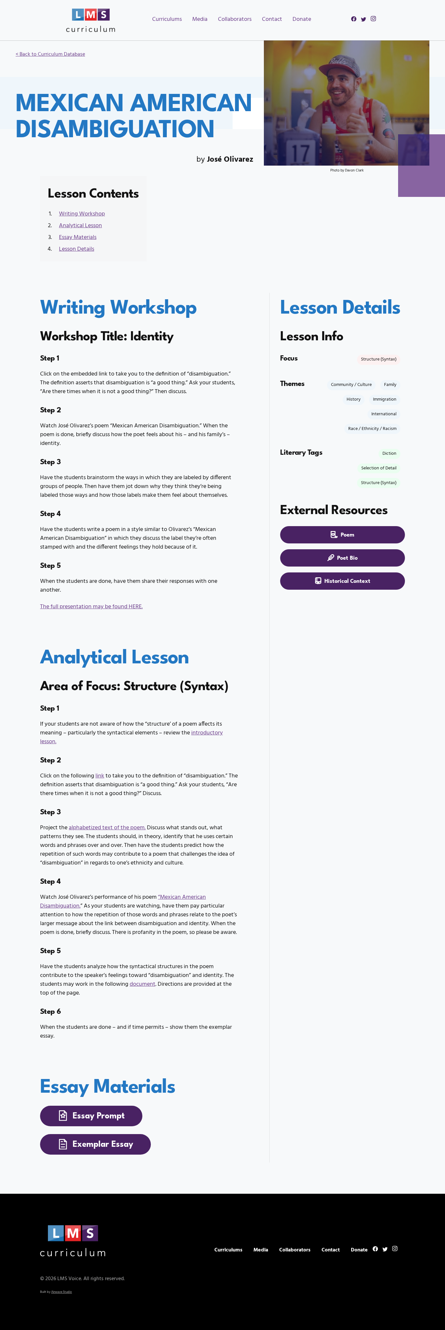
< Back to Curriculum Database (50, 54)
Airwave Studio (61, 1291)
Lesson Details (76, 249)
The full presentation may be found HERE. (91, 607)
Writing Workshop (82, 214)
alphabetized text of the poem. (107, 828)
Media (200, 19)
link (99, 776)
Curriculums (167, 19)
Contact (272, 19)
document (142, 984)
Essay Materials (77, 237)
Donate (302, 19)
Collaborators (234, 19)
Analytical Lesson (80, 225)
